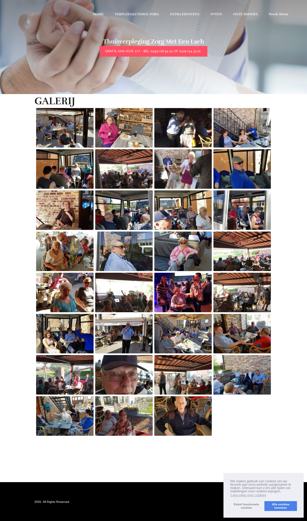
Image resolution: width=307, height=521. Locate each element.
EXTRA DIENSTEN (184, 14)
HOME (98, 14)
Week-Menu (278, 14)
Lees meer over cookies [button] (248, 495)
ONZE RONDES (245, 14)
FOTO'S (216, 14)
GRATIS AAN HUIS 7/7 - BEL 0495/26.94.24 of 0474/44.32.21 (153, 51)
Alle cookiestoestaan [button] (280, 506)
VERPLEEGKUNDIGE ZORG (137, 14)
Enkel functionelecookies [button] (246, 506)
